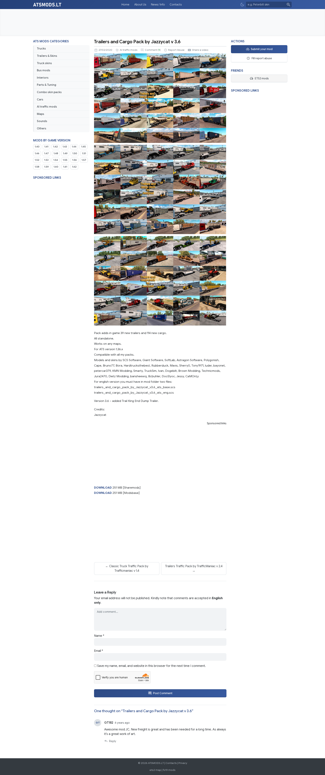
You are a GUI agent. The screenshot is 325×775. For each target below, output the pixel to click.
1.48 (56, 153)
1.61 (65, 166)
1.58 (37, 166)
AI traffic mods (47, 106)
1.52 (37, 160)
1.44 (74, 146)
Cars (40, 99)
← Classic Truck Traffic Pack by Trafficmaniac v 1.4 (126, 568)
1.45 (83, 146)
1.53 (46, 160)
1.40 (37, 146)
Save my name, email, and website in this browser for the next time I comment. (151, 666)
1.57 (84, 160)
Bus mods (43, 70)
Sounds (42, 121)
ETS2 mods (262, 78)
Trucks (41, 48)
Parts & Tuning (46, 85)
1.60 (56, 166)
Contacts (176, 4)
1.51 (84, 153)
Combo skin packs (49, 92)
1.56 (74, 160)
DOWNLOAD (103, 487)
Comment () (153, 50)
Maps (40, 114)
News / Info (158, 4)
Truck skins (44, 63)
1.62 (74, 166)
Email (98, 651)
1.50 (74, 153)
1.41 (46, 146)
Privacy (182, 763)
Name (99, 636)
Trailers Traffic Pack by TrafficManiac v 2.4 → (193, 568)
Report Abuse (176, 50)
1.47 (46, 153)
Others (41, 128)
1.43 (65, 146)
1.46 (37, 153)
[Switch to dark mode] (242, 4)
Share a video (200, 50)
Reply (112, 741)
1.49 (65, 153)
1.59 (46, 166)
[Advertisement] (162, 22)
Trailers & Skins (47, 56)
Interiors (43, 77)
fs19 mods (169, 770)
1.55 (65, 160)
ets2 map (155, 770)
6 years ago (122, 722)
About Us (140, 4)
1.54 (55, 160)
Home (125, 4)
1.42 (55, 146)
